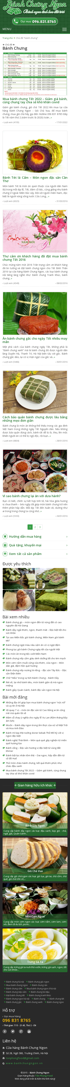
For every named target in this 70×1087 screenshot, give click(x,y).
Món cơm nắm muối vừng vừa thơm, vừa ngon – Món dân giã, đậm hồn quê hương (35, 664)
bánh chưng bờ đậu (40, 992)
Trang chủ (8, 38)
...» (50, 117)
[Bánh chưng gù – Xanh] (51, 579)
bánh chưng (39, 998)
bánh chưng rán (39, 985)
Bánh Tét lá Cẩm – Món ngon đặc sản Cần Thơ (35, 179)
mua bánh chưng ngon (17, 985)
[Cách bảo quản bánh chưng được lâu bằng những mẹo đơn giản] (35, 392)
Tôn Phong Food (44, 1075)
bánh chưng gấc (14, 1002)
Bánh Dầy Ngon (35, 825)
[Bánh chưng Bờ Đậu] (19, 579)
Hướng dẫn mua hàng (25, 536)
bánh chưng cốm (14, 988)
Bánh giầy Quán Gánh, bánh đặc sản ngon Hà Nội (32, 689)
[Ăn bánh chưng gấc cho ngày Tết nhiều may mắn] (35, 313)
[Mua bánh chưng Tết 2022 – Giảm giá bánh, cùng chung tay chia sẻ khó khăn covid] (35, 73)
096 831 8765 (17, 1020)
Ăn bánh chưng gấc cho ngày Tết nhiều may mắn (35, 340)
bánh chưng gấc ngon (38, 981)
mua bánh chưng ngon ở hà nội (41, 988)
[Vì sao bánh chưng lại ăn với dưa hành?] (35, 470)
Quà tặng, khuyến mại (25, 545)
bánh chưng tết (57, 998)
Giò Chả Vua (35, 871)
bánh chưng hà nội (15, 981)
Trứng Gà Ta (35, 962)
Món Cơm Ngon (35, 916)
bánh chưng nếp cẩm (16, 992)
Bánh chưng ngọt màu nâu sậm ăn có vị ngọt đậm (33, 645)
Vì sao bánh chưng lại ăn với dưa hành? (32, 496)
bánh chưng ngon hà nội (17, 998)
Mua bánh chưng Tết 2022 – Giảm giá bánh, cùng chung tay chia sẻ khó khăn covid (35, 100)
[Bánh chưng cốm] (51, 600)
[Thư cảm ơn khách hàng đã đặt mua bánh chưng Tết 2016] (35, 231)
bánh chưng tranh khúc (40, 995)
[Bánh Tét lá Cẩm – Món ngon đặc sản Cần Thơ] (35, 152)
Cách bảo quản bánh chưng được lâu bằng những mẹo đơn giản (35, 419)
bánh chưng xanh (34, 1002)
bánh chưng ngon (55, 1002)
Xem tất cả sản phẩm (25, 554)
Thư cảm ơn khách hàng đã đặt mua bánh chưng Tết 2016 (35, 258)
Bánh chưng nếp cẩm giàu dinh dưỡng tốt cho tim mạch (36, 658)
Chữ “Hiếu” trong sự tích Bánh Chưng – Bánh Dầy (32, 677)
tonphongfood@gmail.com (22, 1058)
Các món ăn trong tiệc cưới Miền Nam (26, 653)
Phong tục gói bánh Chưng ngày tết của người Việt (33, 649)
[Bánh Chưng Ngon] (35, 8)
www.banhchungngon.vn (24, 1063)
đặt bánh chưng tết (15, 995)
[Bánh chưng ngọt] (19, 600)
